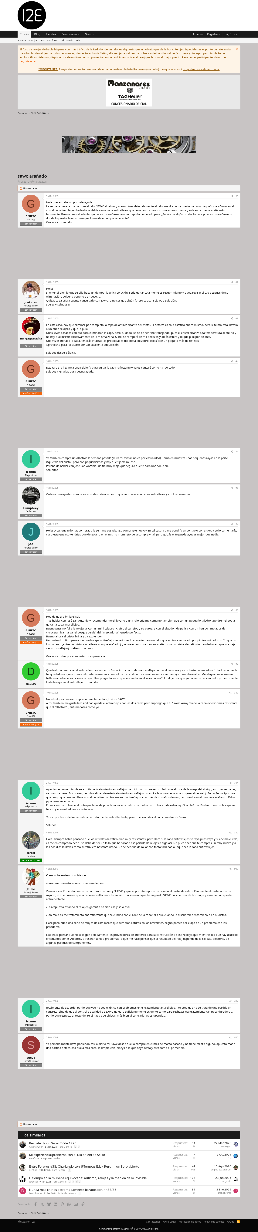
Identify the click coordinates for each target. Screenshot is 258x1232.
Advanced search (70, 40)
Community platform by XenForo (129, 1228)
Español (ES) (28, 1221)
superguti (226, 1146)
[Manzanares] (129, 93)
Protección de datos (189, 1221)
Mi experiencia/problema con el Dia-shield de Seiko (67, 1155)
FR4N (228, 1157)
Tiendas (51, 34)
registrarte (28, 61)
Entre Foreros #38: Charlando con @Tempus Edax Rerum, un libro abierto (84, 1166)
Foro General (65, 1146)
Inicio (24, 34)
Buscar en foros (49, 40)
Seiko (57, 1158)
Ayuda (230, 1221)
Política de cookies (214, 1221)
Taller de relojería (67, 1193)
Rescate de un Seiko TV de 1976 (52, 1143)
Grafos (89, 34)
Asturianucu (35, 1146)
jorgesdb (33, 1181)
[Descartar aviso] (236, 49)
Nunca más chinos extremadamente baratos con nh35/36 (72, 1189)
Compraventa (70, 34)
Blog (37, 34)
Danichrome (35, 1193)
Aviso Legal (169, 1221)
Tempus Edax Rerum (220, 1169)
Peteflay (33, 1158)
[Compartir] (231, 196)
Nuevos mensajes (27, 40)
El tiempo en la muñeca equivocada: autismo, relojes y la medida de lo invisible (88, 1178)
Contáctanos (153, 1221)
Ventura (33, 1170)
